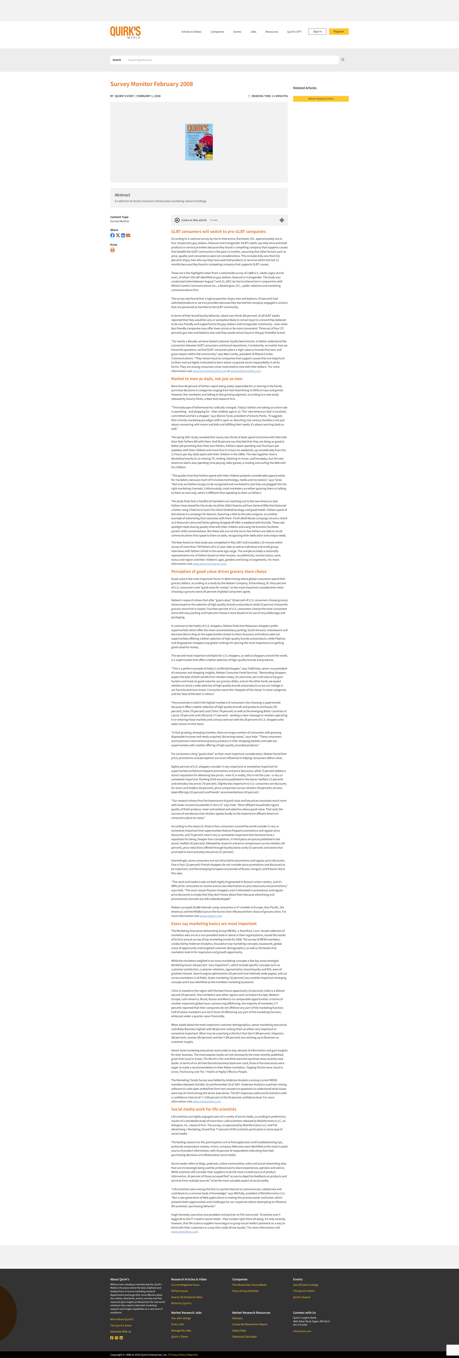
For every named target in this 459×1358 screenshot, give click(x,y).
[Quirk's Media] (125, 32)
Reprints (193, 1354)
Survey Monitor (119, 221)
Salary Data (239, 1330)
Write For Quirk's (181, 1303)
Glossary (237, 1318)
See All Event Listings (305, 1284)
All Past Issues (179, 1291)
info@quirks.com (302, 1331)
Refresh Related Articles (321, 98)
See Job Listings (181, 1318)
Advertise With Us (120, 1331)
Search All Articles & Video (186, 1297)
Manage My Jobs (181, 1330)
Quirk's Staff (124, 96)
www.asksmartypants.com (209, 564)
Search (117, 59)
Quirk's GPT (294, 31)
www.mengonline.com (207, 1101)
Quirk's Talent (179, 1336)
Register (339, 31)
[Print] (112, 250)
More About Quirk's (122, 1319)
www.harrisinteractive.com (210, 371)
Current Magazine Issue (185, 1284)
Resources (272, 31)
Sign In (317, 31)
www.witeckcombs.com (246, 371)
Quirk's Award (301, 1297)
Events (237, 31)
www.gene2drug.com (184, 1232)
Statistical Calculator (244, 1336)
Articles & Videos (192, 31)
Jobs (253, 31)
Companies (217, 31)
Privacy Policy (177, 1354)
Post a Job (177, 1324)
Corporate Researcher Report (250, 1324)
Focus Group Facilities (245, 1291)
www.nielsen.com (211, 916)
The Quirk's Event (120, 1325)
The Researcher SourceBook (249, 1284)
